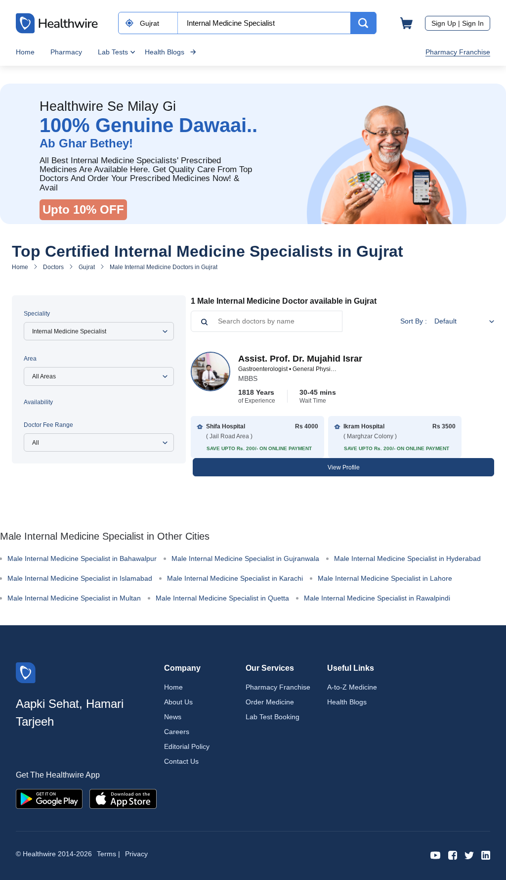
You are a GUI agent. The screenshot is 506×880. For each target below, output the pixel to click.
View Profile (344, 467)
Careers (176, 732)
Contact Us (181, 761)
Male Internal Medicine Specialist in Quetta (222, 598)
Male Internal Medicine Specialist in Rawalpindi (377, 598)
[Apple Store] (123, 798)
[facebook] (452, 854)
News (172, 717)
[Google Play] (49, 798)
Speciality (37, 313)
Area (30, 358)
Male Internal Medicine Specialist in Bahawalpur (82, 558)
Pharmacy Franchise (457, 52)
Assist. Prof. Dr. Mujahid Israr (300, 359)
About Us (178, 702)
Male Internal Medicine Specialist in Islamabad (79, 578)
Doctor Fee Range (48, 424)
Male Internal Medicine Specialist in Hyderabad (407, 558)
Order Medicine (270, 702)
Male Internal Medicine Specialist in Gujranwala (245, 558)
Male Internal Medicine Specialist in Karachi (235, 578)
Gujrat (87, 267)
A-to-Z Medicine (352, 687)
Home (25, 52)
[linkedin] (485, 854)
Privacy (136, 854)
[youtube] (435, 854)
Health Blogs (164, 52)
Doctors (53, 267)
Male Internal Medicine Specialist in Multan (74, 598)
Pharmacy (66, 52)
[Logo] (26, 672)
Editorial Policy (187, 746)
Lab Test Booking (272, 717)
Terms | (108, 854)
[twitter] (469, 854)
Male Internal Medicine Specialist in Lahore (385, 578)
